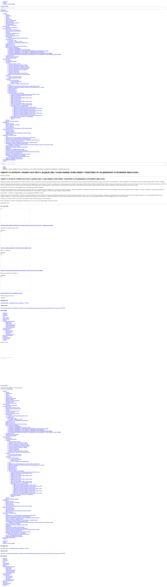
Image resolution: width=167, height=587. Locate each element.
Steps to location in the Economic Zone (14, 152)
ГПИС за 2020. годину (16, 100)
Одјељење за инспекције (13, 71)
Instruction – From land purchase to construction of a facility (18, 153)
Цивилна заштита (10, 21)
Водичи (7, 120)
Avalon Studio (10, 388)
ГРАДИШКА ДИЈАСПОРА (9, 159)
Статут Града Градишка (13, 80)
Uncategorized (6, 317)
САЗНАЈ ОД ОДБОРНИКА (14, 48)
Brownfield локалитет (6, 362)
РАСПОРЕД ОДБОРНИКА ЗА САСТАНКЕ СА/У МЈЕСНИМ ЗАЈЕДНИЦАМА (26, 52)
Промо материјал (9, 134)
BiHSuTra (5, 313)
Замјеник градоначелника (11, 27)
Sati (4, 316)
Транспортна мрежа (5, 351)
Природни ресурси (5, 352)
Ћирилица (5, 1)
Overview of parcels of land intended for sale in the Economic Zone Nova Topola (22, 151)
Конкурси (8, 18)
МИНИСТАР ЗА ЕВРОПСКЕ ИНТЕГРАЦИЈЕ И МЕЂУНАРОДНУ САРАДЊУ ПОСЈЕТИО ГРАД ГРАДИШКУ (22, 270)
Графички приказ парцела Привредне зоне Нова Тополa (18, 138)
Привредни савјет (10, 123)
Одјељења (8, 62)
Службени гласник (10, 55)
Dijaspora (5, 314)
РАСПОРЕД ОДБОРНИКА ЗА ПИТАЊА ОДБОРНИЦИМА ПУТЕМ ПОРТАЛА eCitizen (28, 50)
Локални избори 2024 (10, 324)
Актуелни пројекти (10, 130)
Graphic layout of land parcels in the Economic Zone (17, 150)
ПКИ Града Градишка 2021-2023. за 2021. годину (24, 109)
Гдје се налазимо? (5, 347)
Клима (2, 350)
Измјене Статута (14, 82)
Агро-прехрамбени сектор (7, 382)
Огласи (7, 16)
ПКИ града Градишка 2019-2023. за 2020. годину (24, 111)
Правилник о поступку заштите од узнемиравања (22, 116)
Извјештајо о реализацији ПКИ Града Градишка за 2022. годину (28, 108)
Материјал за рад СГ (10, 43)
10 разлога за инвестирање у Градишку (10, 367)
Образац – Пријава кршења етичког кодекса (18, 38)
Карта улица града (12, 91)
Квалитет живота (5, 353)
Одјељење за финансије (13, 70)
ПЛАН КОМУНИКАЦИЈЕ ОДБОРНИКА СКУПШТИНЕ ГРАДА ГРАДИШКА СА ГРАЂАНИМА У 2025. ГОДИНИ (34, 54)
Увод (7, 136)
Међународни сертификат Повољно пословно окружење (18, 132)
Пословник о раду (10, 39)
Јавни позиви (9, 19)
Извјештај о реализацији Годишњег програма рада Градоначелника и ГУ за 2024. (26, 87)
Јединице (8, 75)
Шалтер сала (8, 60)
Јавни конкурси (9, 330)
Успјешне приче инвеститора (7, 369)
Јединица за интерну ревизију (15, 76)
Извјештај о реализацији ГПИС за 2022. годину (21, 95)
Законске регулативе (5, 354)
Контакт (5, 161)
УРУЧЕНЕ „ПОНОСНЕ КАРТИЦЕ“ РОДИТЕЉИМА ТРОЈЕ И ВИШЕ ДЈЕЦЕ (16, 247)
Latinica (4, 2)
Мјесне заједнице (7, 337)
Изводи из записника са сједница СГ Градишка (16, 46)
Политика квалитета (12, 88)
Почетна (5, 13)
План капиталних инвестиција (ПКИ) (19, 105)
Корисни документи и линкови (13, 124)
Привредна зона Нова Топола (9, 135)
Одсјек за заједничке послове (14, 77)
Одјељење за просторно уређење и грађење (18, 64)
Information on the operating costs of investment (16, 155)
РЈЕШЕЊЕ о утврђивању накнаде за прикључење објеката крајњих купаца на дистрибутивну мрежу (30, 144)
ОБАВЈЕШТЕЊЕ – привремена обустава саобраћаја (12, 303)
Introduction (8, 148)
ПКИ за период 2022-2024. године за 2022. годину (25, 107)
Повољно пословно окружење (8, 374)
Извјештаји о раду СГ (10, 45)
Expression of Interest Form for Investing (14, 158)
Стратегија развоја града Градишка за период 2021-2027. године (25, 94)
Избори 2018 (8, 322)
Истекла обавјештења (8, 335)
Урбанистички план (12, 90)
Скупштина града (7, 28)
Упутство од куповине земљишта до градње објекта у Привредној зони (22, 142)
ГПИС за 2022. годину (16, 96)
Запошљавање (6, 329)
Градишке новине (10, 23)
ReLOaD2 (5, 315)
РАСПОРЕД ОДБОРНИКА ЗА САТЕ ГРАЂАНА (19, 49)
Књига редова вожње (15, 117)
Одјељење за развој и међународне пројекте (18, 73)
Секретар (8, 32)
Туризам (3, 383)
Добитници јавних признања (12, 56)
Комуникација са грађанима (12, 47)
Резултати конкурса (10, 334)
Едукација (3, 373)
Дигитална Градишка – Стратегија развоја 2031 (21, 104)
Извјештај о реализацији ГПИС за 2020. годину (21, 101)
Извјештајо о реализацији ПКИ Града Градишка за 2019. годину (28, 115)
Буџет (9, 84)
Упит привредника (10, 127)
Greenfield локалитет (5, 361)
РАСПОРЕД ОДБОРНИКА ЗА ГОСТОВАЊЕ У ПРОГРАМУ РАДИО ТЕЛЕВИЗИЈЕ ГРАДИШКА (30, 53)
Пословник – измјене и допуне (15, 41)
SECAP (12, 118)
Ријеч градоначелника (6, 346)
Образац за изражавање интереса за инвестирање (17, 146)
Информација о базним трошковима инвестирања (17, 143)
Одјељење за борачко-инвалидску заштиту (17, 69)
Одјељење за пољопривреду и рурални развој (18, 68)
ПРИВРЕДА (6, 122)
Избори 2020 (8, 323)
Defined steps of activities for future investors (15, 149)
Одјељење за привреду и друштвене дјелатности (19, 67)
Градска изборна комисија (9, 321)
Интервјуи (8, 333)
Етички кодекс (9, 36)
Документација (9, 331)
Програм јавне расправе (11, 57)
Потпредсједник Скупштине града (13, 30)
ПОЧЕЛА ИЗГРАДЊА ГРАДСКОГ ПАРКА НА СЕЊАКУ (11, 293)
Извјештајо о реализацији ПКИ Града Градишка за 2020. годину (28, 112)
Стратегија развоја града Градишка (16, 93)
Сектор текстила (5, 381)
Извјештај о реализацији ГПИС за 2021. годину (21, 97)
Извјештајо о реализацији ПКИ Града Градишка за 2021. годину (28, 110)
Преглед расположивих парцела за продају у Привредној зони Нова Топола (22, 139)
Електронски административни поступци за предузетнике (19, 128)
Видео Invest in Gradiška (6, 368)
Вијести (7, 14)
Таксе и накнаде (9, 125)
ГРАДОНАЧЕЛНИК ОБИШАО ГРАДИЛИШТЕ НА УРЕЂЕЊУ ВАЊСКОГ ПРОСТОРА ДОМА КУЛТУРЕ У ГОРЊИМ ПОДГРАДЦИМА (27, 225)
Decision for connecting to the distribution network (18, 156)
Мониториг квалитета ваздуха (12, 22)
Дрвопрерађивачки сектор (7, 379)
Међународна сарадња (8, 129)
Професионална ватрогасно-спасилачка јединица (19, 74)
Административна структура (7, 349)
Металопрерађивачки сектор (7, 378)
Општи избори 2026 (10, 327)
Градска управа (6, 59)
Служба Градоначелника (11, 61)
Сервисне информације (11, 20)
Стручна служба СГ (10, 34)
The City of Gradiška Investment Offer (14, 157)
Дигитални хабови (7, 328)
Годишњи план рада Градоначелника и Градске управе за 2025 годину (24, 86)
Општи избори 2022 (10, 325)
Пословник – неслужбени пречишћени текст (18, 42)
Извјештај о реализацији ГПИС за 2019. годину (21, 103)
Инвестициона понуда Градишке (13, 145)
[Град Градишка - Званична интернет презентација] (4, 6)
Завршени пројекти (10, 131)
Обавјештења (9, 15)
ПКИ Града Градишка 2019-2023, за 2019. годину (24, 114)
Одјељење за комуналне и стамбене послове (18, 66)
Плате (2, 370)
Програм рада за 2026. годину (12, 35)
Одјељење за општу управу (14, 63)
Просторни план (12, 89)
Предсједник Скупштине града (13, 29)
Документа (8, 79)
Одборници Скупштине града (12, 33)
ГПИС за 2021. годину (16, 98)
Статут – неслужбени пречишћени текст (20, 83)
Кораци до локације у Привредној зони (14, 141)
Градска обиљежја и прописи (12, 121)
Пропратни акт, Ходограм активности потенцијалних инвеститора (21, 137)
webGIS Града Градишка (11, 25)
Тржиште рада (4, 371)
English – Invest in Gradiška (9, 3)
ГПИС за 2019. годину (16, 102)
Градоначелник (6, 26)
